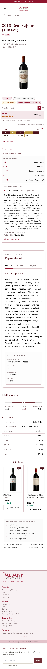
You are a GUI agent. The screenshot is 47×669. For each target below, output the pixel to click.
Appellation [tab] (21, 265)
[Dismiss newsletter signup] (44, 647)
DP (43, 108)
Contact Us (6, 595)
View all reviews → (11, 239)
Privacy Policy (7, 626)
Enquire (10, 141)
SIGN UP (24, 637)
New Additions (7, 611)
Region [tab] (33, 265)
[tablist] (23, 266)
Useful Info (5, 597)
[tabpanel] (23, 328)
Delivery (5, 609)
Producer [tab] (9, 265)
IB (39, 108)
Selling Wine (6, 604)
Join (38, 660)
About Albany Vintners (9, 590)
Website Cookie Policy (9, 623)
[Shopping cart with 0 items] (42, 8)
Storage (4, 606)
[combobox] (23, 15)
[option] (22, 115)
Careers (4, 592)
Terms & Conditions (8, 621)
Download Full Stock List (10, 614)
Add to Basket (14, 508)
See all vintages (8, 149)
